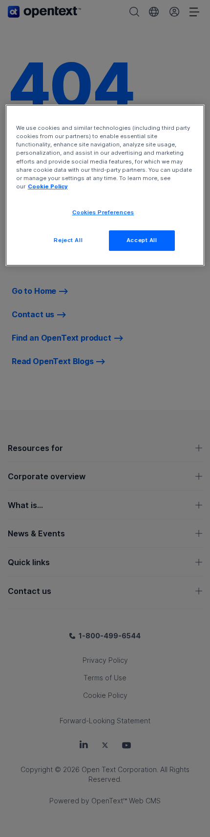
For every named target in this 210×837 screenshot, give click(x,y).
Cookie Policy (48, 186)
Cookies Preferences (103, 212)
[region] (105, 184)
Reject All (68, 240)
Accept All (141, 240)
